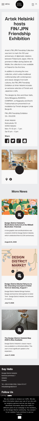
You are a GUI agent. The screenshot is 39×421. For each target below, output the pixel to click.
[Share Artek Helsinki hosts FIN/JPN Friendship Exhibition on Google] (19, 141)
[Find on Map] (6, 179)
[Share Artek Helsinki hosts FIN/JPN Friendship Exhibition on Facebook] (7, 141)
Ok (19, 417)
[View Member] (10, 179)
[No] (36, 409)
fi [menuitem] (36, 4)
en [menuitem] (33, 4)
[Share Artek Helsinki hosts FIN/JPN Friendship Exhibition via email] (24, 141)
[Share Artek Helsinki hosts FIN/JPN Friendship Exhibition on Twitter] (13, 141)
